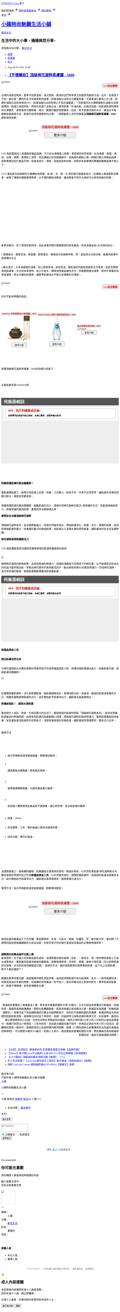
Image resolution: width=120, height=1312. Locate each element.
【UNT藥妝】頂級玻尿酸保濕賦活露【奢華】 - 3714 (36, 1057)
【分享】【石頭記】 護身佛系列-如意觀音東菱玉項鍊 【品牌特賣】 (44, 1049)
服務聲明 (90, 1269)
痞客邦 (18, 1099)
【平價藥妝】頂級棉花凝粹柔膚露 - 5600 (41, 75)
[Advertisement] (33, 207)
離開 (18, 1306)
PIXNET (36, 1269)
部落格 (11, 58)
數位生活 (27, 48)
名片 (10, 62)
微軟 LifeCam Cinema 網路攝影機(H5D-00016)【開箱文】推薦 (41, 1064)
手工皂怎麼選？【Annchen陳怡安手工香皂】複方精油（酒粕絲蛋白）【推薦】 (50, 1060)
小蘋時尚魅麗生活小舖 (26, 24)
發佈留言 (6, 1138)
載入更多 (6, 1119)
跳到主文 (6, 32)
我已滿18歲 (7, 1306)
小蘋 (3, 1081)
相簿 (10, 54)
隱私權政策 (77, 1269)
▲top (4, 1113)
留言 (25, 1099)
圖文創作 (26, 1107)
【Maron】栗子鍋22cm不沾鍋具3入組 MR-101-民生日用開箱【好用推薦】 (48, 1053)
